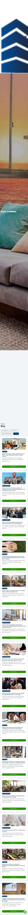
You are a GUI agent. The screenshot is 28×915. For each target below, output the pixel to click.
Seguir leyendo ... (14, 466)
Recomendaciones (6, 433)
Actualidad (4, 430)
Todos (16, 433)
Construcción (14, 430)
